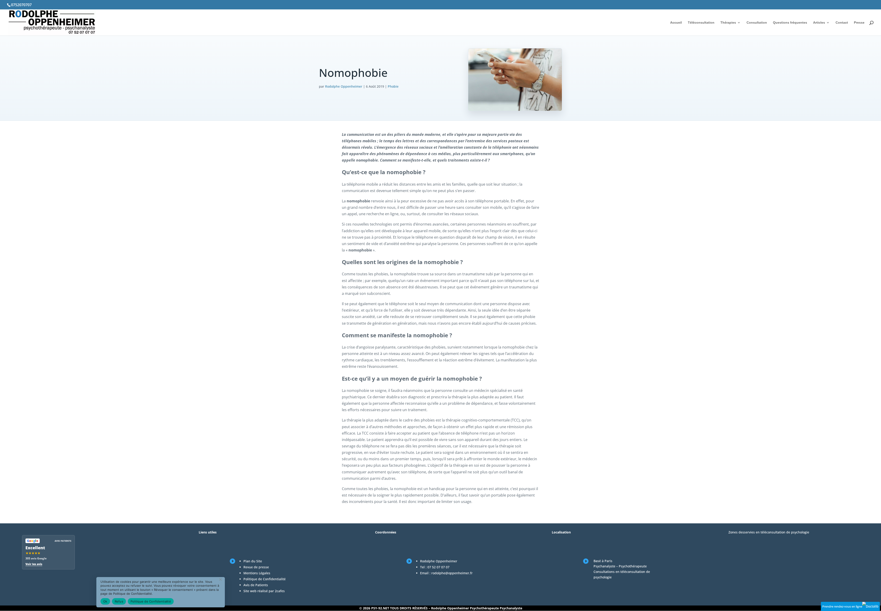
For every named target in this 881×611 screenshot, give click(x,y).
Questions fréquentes (790, 22)
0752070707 (21, 4)
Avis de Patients (255, 585)
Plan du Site (252, 561)
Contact (842, 22)
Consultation (757, 22)
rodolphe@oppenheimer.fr (452, 573)
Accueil (676, 22)
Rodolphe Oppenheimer (343, 86)
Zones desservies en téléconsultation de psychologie (768, 532)
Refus (119, 601)
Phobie (393, 86)
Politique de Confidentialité (264, 579)
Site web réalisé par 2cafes (264, 591)
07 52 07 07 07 (438, 567)
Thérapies (728, 22)
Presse (859, 22)
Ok (105, 601)
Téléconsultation (701, 22)
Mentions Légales (256, 573)
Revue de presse (256, 567)
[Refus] (220, 579)
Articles (819, 22)
